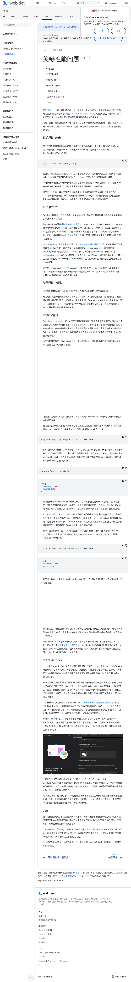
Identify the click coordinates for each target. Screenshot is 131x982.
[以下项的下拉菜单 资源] (42, 3)
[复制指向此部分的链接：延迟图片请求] (63, 138)
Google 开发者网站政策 (67, 876)
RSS (40, 965)
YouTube (42, 957)
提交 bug (42, 916)
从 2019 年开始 (49, 514)
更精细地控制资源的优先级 (91, 244)
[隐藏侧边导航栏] (30, 977)
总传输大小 (50, 110)
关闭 (101, 31)
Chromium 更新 (45, 934)
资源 (37, 3)
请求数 (112, 110)
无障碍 (25, 16)
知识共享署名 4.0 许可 (77, 873)
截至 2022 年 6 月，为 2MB (78, 113)
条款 (39, 977)
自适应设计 (59, 16)
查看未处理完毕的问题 (47, 920)
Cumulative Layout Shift (54, 321)
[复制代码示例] (126, 160)
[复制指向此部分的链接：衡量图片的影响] (66, 283)
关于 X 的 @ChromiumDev (49, 953)
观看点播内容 (72, 27)
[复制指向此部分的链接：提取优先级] (60, 207)
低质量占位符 (68, 645)
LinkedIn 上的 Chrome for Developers (54, 961)
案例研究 (42, 938)
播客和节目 (43, 942)
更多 (64, 3)
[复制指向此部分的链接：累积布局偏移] (60, 315)
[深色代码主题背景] (123, 160)
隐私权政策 (47, 977)
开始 (118, 31)
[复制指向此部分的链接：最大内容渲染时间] (65, 660)
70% (51, 719)
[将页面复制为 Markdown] (83, 58)
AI (4, 16)
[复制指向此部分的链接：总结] (50, 811)
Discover (52, 3)
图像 (46, 16)
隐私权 (13, 16)
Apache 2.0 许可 (117, 873)
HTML (36, 16)
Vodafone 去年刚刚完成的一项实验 (98, 702)
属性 (53, 244)
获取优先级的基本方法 (71, 224)
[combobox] (88, 3)
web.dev (46, 50)
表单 (71, 16)
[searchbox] (17, 25)
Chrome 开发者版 (46, 930)
